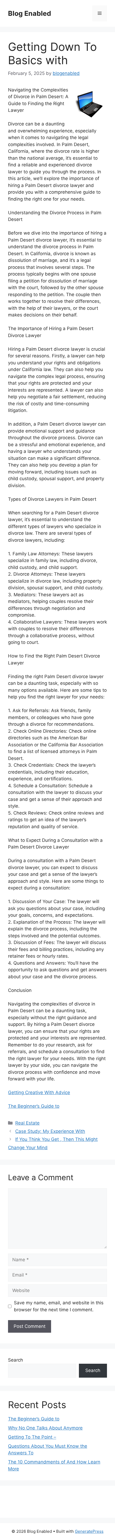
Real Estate (27, 1123)
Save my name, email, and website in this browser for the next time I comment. (58, 1306)
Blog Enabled (29, 13)
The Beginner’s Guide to (33, 1106)
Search (15, 1360)
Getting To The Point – (32, 1437)
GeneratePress (89, 1531)
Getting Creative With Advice (39, 1092)
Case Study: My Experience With (50, 1131)
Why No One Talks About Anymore (45, 1428)
